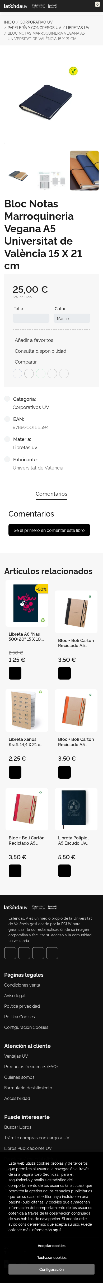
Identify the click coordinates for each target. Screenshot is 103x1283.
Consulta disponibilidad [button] (40, 350)
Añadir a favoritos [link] (34, 339)
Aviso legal (14, 995)
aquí (56, 1229)
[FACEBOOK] (10, 953)
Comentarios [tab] (51, 493)
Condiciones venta (22, 985)
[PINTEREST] (38, 953)
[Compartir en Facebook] (17, 373)
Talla (18, 308)
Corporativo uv (36, 21)
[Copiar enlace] (64, 373)
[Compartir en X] (29, 373)
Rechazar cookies (51, 1257)
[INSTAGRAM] (24, 953)
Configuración (51, 1269)
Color (60, 308)
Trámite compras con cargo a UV (36, 1137)
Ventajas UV (16, 1056)
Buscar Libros (17, 1127)
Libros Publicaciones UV (28, 1148)
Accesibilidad (17, 1098)
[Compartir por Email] (52, 373)
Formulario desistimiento (28, 1087)
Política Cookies (19, 1016)
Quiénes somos (19, 1077)
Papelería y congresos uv (34, 27)
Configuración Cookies (26, 1027)
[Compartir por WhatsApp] (40, 373)
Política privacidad (22, 1006)
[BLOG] (52, 953)
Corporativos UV (31, 406)
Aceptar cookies (51, 1245)
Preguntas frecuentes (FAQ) (31, 1066)
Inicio (9, 21)
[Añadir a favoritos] (15, 673)
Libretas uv (78, 27)
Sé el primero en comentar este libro (49, 530)
